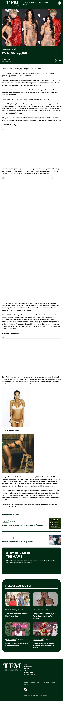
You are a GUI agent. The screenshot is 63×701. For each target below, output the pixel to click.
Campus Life (31, 2)
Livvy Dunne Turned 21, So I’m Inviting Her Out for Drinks (44, 616)
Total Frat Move (8, 538)
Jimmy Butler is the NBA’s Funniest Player (16, 644)
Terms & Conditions (30, 674)
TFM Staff (6, 59)
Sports (40, 2)
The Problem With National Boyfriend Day (17, 615)
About (24, 4)
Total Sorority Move (8, 49)
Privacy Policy (29, 672)
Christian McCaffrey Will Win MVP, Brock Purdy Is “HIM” (43, 645)
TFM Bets (5, 521)
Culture (46, 2)
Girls (24, 2)
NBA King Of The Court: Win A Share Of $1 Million (23, 525)
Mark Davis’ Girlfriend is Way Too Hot (18, 542)
